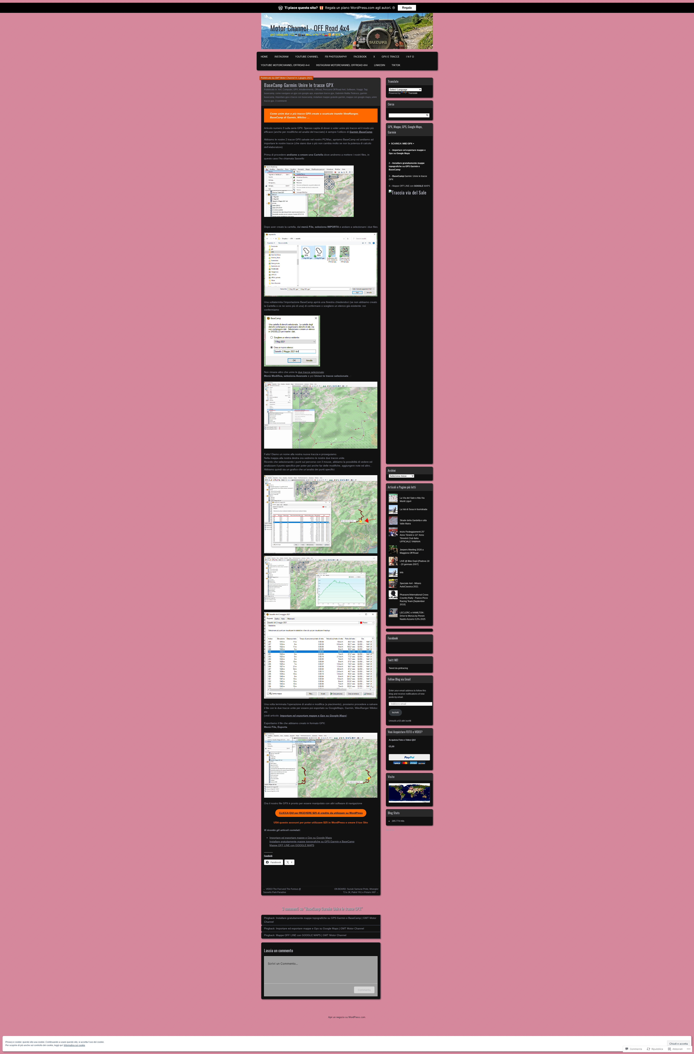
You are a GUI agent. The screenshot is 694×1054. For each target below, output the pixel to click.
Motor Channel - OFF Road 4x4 (309, 28)
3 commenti (281, 101)
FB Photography (336, 56)
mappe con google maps (358, 97)
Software (351, 89)
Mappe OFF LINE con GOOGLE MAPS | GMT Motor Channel (311, 935)
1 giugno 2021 (305, 78)
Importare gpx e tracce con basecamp (293, 97)
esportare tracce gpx (324, 93)
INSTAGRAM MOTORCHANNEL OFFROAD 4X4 (341, 65)
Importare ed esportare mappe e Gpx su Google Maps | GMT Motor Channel (320, 928)
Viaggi (359, 89)
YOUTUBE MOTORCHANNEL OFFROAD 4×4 (285, 65)
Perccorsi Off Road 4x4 (334, 89)
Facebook (393, 638)
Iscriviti (395, 712)
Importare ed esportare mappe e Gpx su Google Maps (313, 715)
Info (401, 572)
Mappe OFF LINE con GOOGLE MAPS (291, 845)
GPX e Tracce (390, 56)
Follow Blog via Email (399, 679)
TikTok (396, 65)
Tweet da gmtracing (398, 668)
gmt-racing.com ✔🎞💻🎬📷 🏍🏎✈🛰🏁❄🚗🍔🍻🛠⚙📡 (307, 34)
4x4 (280, 89)
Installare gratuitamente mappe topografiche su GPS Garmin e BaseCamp (311, 841)
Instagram (281, 56)
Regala (407, 7)
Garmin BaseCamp (361, 131)
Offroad (318, 89)
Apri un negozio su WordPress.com (346, 1017)
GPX (295, 89)
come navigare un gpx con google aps (294, 93)
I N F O (410, 56)
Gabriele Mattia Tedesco (347, 93)
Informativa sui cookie (74, 1045)
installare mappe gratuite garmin (329, 97)
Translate (412, 93)
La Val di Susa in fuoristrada (413, 509)
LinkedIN (379, 65)
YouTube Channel (306, 56)
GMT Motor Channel (285, 78)
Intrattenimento (306, 89)
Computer (287, 89)
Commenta (364, 989)
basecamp (269, 93)
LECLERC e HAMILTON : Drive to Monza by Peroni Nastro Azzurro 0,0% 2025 (412, 615)
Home (264, 56)
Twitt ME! (393, 660)
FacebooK (360, 56)
